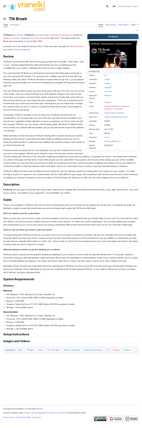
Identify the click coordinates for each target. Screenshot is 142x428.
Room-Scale (123, 117)
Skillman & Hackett (11, 38)
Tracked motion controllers (114, 113)
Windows (107, 96)
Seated (107, 117)
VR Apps (30, 350)
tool (70, 35)
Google (107, 79)
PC (43, 46)
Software (107, 102)
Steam (106, 137)
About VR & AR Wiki (22, 417)
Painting (119, 109)
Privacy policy (8, 417)
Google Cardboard (21, 49)
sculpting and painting (59, 35)
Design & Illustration (112, 106)
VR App (20, 35)
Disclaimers (36, 417)
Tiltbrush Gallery (77, 46)
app (5, 49)
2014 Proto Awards (38, 38)
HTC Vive (108, 92)
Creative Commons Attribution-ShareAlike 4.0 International (46, 413)
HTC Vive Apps (53, 350)
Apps (20, 350)
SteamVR (108, 87)
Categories (10, 350)
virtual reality (43, 35)
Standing (114, 117)
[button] (5, 6)
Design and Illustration (93, 350)
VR (105, 75)
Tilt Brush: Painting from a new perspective (110, 44)
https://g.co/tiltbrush (111, 141)
